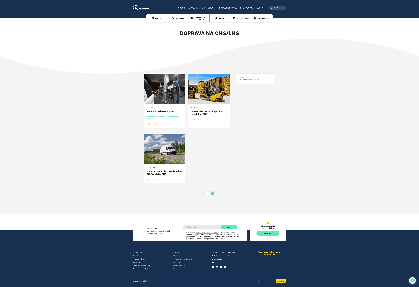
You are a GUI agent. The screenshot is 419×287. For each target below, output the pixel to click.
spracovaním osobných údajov (207, 233)
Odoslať (229, 227)
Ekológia (194, 8)
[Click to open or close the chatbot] (412, 280)
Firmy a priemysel (227, 8)
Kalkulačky (246, 8)
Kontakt (261, 8)
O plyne (181, 8)
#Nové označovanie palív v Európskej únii (163, 117)
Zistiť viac (268, 233)
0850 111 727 (269, 255)
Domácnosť (208, 8)
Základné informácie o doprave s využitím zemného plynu (253, 78)
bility (145, 281)
